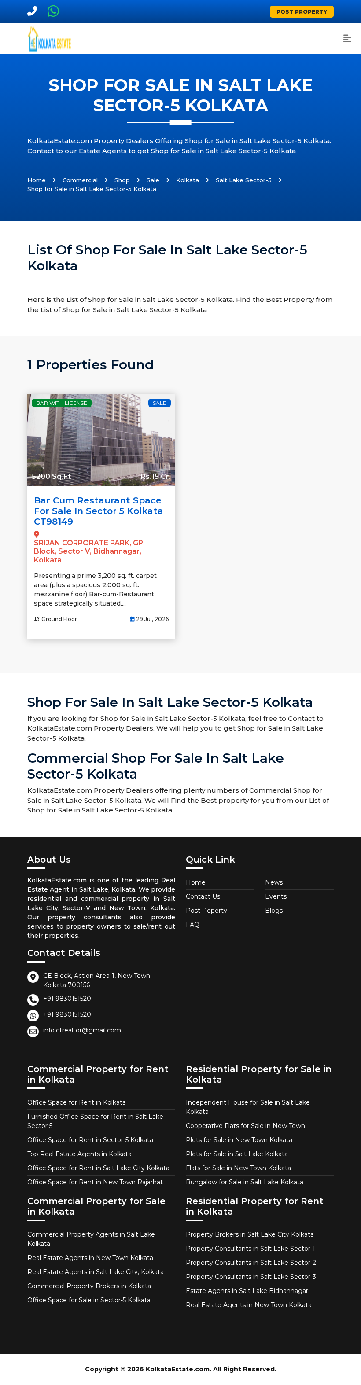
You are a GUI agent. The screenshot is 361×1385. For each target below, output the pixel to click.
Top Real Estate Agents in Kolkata (79, 1154)
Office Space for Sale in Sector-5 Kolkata (89, 1300)
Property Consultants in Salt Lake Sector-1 (250, 1249)
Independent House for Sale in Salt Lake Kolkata (248, 1107)
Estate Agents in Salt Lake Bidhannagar (247, 1291)
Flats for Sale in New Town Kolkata (238, 1168)
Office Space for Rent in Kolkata (76, 1102)
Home (36, 180)
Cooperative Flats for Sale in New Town (245, 1126)
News (274, 882)
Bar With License (61, 403)
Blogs (274, 911)
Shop (122, 180)
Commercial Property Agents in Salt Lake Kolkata (91, 1239)
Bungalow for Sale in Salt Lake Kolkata (244, 1182)
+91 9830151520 (67, 999)
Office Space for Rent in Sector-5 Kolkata (90, 1140)
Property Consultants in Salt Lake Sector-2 (251, 1263)
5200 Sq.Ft (51, 476)
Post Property (301, 11)
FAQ (192, 925)
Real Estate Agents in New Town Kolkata (90, 1258)
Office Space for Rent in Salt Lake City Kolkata (98, 1168)
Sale (153, 180)
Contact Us (203, 896)
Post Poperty (206, 911)
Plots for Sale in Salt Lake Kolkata (237, 1154)
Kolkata (187, 180)
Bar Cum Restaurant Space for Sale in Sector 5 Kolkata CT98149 (98, 511)
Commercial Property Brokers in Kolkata (89, 1286)
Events (276, 896)
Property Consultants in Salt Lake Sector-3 (251, 1277)
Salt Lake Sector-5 (244, 180)
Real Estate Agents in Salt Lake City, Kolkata (95, 1272)
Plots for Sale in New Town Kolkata (239, 1140)
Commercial (80, 180)
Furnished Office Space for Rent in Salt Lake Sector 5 (95, 1121)
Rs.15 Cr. (156, 476)
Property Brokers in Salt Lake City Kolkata (250, 1234)
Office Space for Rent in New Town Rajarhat (95, 1182)
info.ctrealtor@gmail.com (82, 1030)
